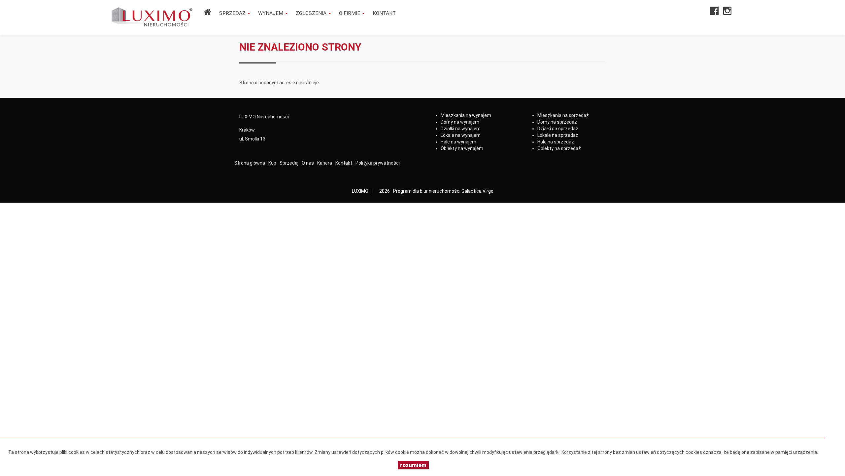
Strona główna (249, 163)
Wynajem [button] (271, 13)
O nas (308, 163)
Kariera (324, 163)
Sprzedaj (289, 163)
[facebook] (714, 13)
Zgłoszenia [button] (312, 13)
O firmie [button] (350, 13)
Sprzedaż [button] (233, 13)
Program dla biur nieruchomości (427, 191)
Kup (272, 163)
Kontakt (384, 13)
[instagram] (727, 13)
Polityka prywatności (377, 163)
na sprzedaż (563, 115)
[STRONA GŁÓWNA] (207, 12)
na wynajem (466, 115)
